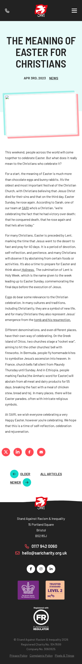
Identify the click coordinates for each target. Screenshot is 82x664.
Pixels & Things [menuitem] (64, 655)
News (53, 78)
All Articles (51, 474)
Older (25, 474)
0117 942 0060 (44, 546)
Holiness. (28, 269)
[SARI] (41, 10)
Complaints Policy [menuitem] (41, 655)
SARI (25, 208)
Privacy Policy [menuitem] (18, 655)
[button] (74, 10)
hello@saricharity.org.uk (44, 552)
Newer (15, 482)
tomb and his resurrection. (52, 320)
